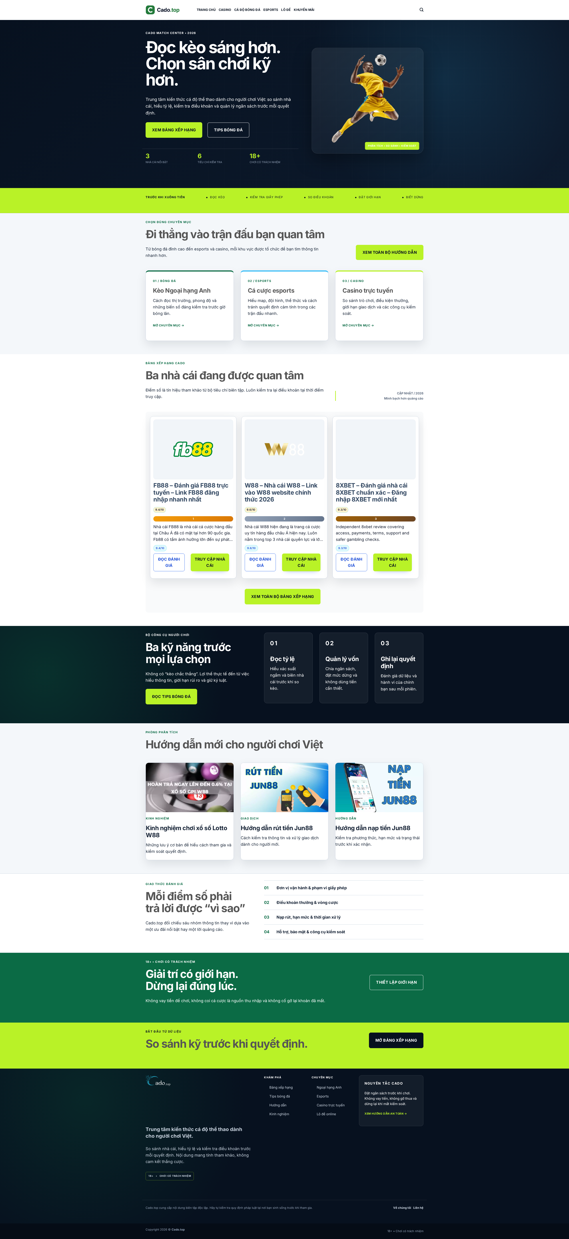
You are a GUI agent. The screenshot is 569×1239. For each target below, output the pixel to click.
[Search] (421, 9)
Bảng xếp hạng (281, 1087)
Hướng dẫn (278, 1105)
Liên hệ (418, 1207)
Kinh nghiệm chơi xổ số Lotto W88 (186, 831)
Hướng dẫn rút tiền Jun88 (277, 828)
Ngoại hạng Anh (329, 1087)
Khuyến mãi (304, 10)
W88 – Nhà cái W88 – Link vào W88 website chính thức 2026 (281, 492)
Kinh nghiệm (279, 1114)
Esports (270, 10)
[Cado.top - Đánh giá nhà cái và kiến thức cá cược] (168, 9)
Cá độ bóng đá (247, 10)
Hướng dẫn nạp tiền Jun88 (372, 828)
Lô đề (286, 10)
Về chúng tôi (402, 1207)
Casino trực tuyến (331, 1105)
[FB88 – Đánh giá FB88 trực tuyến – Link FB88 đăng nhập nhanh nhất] (193, 449)
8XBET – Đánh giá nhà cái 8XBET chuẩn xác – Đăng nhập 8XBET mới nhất (371, 492)
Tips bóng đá (279, 1096)
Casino (225, 10)
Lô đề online (326, 1114)
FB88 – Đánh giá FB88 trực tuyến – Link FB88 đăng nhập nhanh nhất (190, 492)
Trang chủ (206, 10)
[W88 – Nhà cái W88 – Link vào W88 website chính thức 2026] (284, 449)
